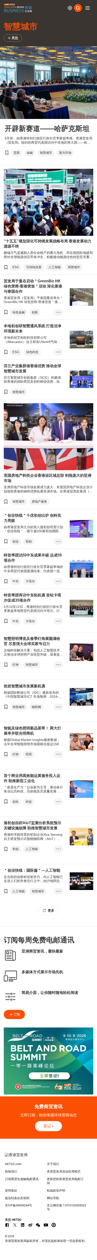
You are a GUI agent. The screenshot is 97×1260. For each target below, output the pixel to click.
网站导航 (53, 1198)
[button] (87, 8)
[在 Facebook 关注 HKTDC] (7, 1225)
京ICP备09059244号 (18, 1205)
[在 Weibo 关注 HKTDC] (30, 1225)
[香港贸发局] (48, 1157)
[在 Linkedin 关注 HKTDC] (22, 1225)
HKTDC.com (13, 1164)
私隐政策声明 (56, 1190)
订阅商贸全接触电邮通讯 (22, 1179)
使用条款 (11, 1190)
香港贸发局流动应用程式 (64, 1171)
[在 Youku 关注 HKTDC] (54, 1225)
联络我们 (11, 1171)
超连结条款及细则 (17, 1198)
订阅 (16, 1014)
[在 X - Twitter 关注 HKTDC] (15, 1225)
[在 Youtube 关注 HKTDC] (46, 1225)
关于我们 (53, 1164)
